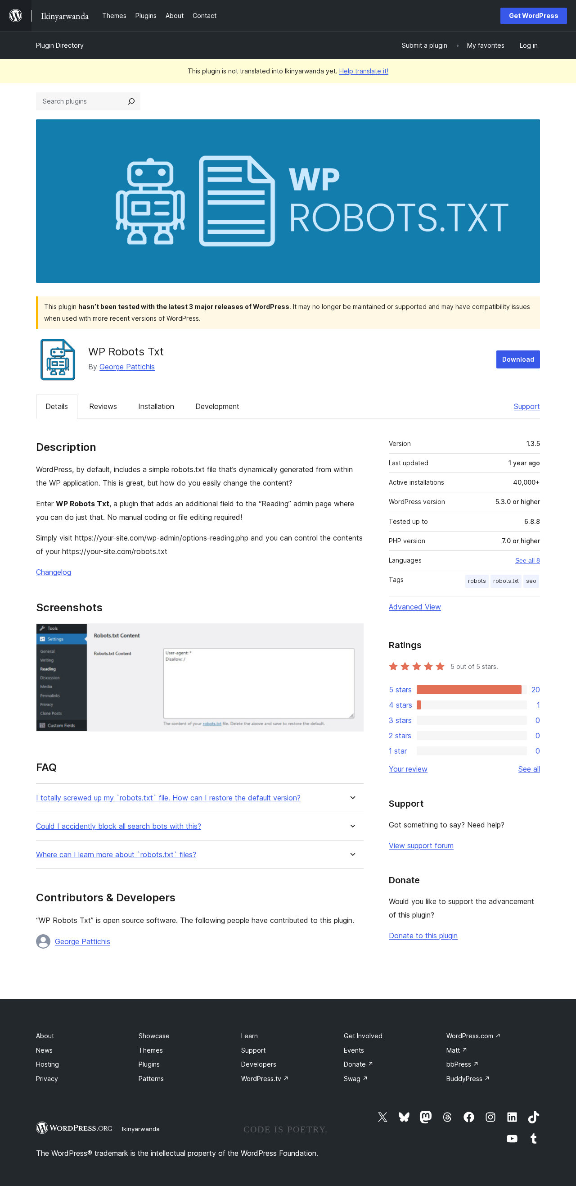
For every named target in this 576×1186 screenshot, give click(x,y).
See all (529, 768)
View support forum (421, 845)
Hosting (47, 1064)
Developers (258, 1064)
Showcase (154, 1036)
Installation (156, 406)
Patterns (151, 1078)
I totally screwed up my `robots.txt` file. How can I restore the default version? (168, 798)
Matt (457, 1050)
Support (527, 406)
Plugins (149, 1064)
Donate (359, 1064)
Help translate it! (363, 71)
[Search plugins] (131, 101)
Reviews (103, 406)
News (44, 1050)
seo (531, 580)
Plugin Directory (60, 45)
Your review (408, 768)
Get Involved (363, 1036)
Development (217, 406)
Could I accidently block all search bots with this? (118, 826)
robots (477, 580)
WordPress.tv (265, 1078)
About (45, 1036)
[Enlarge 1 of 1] (351, 635)
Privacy (47, 1078)
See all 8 (527, 560)
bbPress (462, 1064)
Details (56, 406)
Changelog (53, 572)
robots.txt (506, 580)
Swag (356, 1078)
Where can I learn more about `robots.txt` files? (116, 854)
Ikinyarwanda (141, 1128)
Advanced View (415, 606)
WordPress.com (473, 1036)
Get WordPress (533, 15)
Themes (151, 1050)
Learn (249, 1036)
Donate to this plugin (423, 935)
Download (518, 359)
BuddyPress (468, 1078)
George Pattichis (127, 366)
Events (354, 1050)
